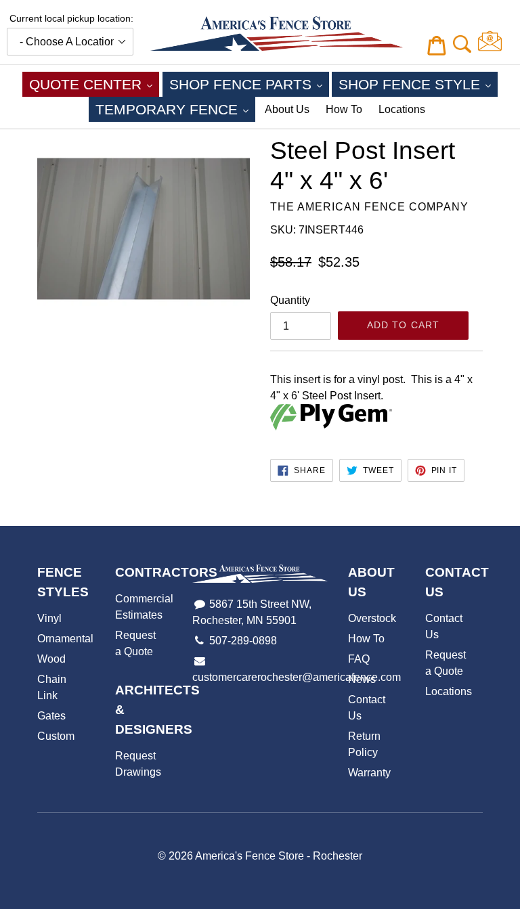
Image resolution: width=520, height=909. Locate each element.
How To (344, 109)
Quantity (290, 300)
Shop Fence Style (418, 84)
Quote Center (94, 84)
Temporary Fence (175, 109)
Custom (55, 736)
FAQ (359, 659)
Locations (401, 109)
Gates (51, 716)
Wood (51, 659)
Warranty (369, 772)
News (362, 679)
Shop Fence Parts (249, 84)
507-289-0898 (243, 640)
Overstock (372, 618)
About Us (287, 109)
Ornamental (65, 638)
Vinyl (49, 618)
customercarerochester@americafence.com (296, 677)
